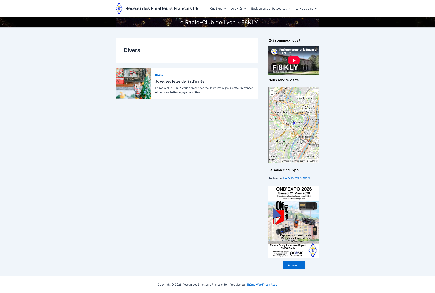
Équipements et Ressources (269, 8)
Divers (159, 74)
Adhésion (294, 265)
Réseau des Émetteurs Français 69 (162, 8)
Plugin (315, 161)
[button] (224, 8)
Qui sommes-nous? (284, 40)
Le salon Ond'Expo (283, 170)
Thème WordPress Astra (262, 284)
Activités (236, 8)
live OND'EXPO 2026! (296, 178)
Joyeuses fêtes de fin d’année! (180, 81)
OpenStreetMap (291, 161)
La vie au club (304, 8)
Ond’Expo (216, 8)
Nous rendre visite (283, 80)
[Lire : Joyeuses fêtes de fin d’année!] (133, 83)
